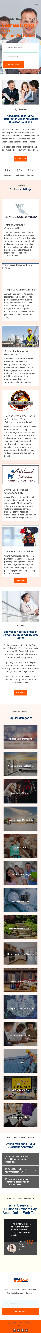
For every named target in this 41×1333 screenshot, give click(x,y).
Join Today (21, 692)
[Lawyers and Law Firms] (20, 991)
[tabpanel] (20, 1238)
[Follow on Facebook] (14, 1330)
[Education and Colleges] (20, 884)
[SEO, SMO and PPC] (20, 1099)
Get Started (20, 158)
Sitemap (20, 1326)
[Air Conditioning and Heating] (20, 775)
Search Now (13, 64)
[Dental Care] (20, 857)
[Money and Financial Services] (20, 1018)
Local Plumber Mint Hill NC (19, 551)
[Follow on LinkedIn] (26, 1330)
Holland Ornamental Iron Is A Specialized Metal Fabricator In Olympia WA (19, 419)
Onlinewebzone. (19, 1323)
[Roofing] (20, 1072)
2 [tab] (16, 1260)
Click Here (20, 580)
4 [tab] (23, 1260)
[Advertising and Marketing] (20, 748)
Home (7, 1290)
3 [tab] (20, 1260)
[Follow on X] (18, 1330)
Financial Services (29, 1290)
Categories (30, 1293)
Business (15, 1290)
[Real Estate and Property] (20, 1045)
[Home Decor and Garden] (20, 938)
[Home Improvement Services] (20, 964)
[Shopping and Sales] (20, 1126)
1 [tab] (13, 1260)
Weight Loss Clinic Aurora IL (19, 289)
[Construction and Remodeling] (20, 830)
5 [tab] (27, 1260)
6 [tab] (30, 1260)
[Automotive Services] (20, 803)
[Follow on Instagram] (22, 1330)
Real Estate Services (15, 1293)
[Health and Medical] (20, 911)
